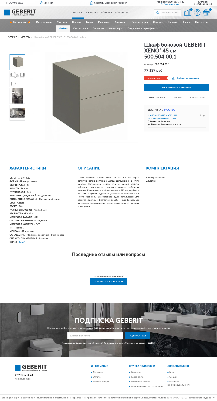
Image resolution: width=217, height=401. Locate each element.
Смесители (201, 22)
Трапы (186, 22)
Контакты (121, 12)
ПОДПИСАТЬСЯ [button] (137, 336)
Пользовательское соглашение (147, 386)
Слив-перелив (140, 22)
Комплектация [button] (197, 98)
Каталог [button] (78, 12)
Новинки (106, 12)
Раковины (103, 22)
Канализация (80, 28)
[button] (170, 4)
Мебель (63, 28)
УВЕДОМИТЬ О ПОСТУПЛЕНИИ (176, 87)
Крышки (172, 22)
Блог (171, 372)
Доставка (98, 372)
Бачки (89, 22)
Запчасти (98, 28)
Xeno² (22, 242)
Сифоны (158, 22)
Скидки (173, 377)
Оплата (97, 377)
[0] (206, 12)
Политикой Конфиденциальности (108, 343)
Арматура (120, 22)
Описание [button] (177, 98)
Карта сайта (137, 377)
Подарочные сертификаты (143, 28)
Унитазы (62, 22)
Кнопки (76, 22)
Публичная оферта (140, 382)
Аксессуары (115, 28)
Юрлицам (92, 12)
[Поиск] (157, 12)
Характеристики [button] (157, 98)
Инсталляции (44, 22)
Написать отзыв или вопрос (108, 282)
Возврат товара (101, 382)
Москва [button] (169, 110)
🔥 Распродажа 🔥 (20, 22)
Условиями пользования (136, 343)
